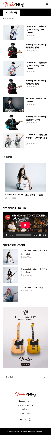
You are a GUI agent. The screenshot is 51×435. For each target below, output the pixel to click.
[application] (25, 225)
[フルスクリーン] (44, 235)
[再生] (6, 235)
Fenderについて (25, 401)
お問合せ (25, 409)
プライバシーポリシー (25, 413)
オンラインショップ (25, 405)
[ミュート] (40, 235)
